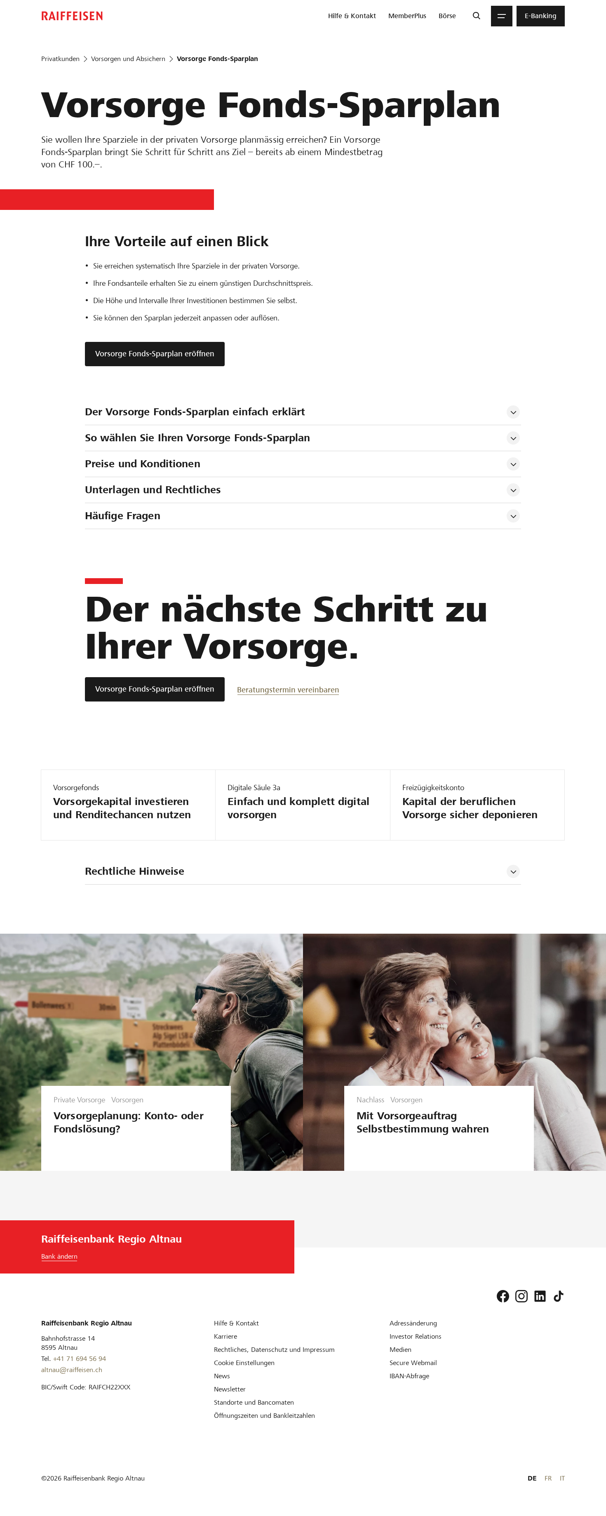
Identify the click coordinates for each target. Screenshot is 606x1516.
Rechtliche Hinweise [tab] (134, 871)
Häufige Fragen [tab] (122, 516)
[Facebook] (503, 1296)
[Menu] (501, 16)
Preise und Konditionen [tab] (142, 464)
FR (548, 1478)
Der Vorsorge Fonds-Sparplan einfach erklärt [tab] (195, 412)
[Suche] (476, 16)
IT (562, 1478)
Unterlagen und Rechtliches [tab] (153, 490)
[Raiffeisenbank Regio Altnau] (72, 16)
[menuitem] (352, 16)
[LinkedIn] (540, 1296)
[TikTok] (558, 1296)
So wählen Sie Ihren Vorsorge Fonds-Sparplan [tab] (197, 438)
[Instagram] (521, 1296)
